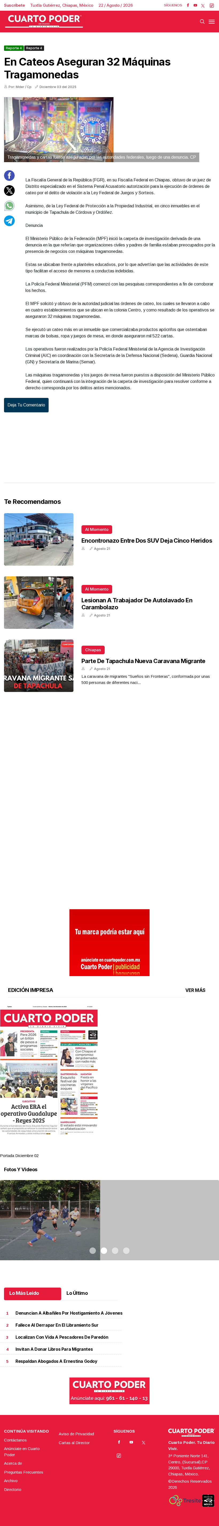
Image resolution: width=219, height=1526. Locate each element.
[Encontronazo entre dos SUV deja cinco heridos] (38, 539)
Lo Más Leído (24, 1293)
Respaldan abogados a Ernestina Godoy (56, 1361)
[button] (109, 1070)
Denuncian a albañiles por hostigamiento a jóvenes (68, 1313)
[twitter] (203, 5)
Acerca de (13, 1463)
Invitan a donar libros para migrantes (54, 1349)
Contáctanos (15, 1440)
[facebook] (188, 5)
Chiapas (93, 649)
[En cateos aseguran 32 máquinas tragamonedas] (109, 129)
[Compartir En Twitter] (9, 194)
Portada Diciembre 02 (19, 1155)
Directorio (12, 1489)
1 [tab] (92, 1149)
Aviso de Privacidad (76, 1434)
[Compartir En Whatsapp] (9, 209)
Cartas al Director (74, 1442)
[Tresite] (185, 1500)
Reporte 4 (14, 48)
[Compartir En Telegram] (9, 224)
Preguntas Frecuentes (23, 1472)
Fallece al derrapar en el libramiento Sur (57, 1325)
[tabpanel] (109, 1082)
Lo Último (77, 1293)
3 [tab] (115, 1149)
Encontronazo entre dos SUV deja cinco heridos (146, 540)
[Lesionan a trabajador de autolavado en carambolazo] (38, 602)
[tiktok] (212, 5)
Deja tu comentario (26, 405)
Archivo (11, 1480)
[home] (44, 21)
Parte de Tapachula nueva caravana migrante (143, 660)
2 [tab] (104, 1149)
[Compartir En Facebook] (9, 179)
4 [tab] (126, 1149)
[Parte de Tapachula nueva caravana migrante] (38, 666)
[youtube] (195, 5)
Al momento (96, 529)
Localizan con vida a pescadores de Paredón (61, 1337)
